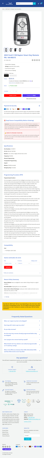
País (5, 260)
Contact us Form (27, 421)
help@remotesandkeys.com (32, 371)
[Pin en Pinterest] (35, 60)
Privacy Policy (5, 430)
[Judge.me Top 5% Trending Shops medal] (28, 404)
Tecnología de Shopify (6, 454)
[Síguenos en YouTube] (9, 446)
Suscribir (28, 439)
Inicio (3, 9)
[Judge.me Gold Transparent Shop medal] (28, 401)
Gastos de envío (12, 82)
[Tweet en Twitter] (37, 60)
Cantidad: (6, 91)
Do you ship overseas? (10, 329)
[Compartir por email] (39, 60)
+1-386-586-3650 (12, 371)
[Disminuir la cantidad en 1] (10, 91)
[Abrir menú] (2, 3)
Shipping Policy (5, 434)
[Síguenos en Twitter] (5, 446)
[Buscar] (34, 3)
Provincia (20, 260)
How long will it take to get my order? (14, 325)
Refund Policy (5, 432)
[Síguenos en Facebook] (3, 446)
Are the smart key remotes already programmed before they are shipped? (20, 334)
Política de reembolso (8, 273)
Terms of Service (5, 436)
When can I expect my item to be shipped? (15, 321)
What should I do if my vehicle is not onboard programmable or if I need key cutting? (20, 344)
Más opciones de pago (31, 98)
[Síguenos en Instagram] (7, 446)
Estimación (8, 267)
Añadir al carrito (12, 95)
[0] (40, 3)
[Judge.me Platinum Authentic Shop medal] (24, 401)
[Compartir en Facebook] (32, 60)
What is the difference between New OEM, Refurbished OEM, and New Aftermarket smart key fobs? (20, 350)
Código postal (34, 260)
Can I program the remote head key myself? (16, 339)
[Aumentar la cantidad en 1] (16, 91)
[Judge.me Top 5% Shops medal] (38, 401)
